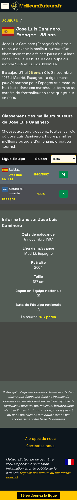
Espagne (8, 199)
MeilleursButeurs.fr (40, 5)
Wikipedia (47, 317)
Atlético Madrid (12, 177)
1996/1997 (41, 174)
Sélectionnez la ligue (38, 495)
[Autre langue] (69, 461)
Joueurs (10, 20)
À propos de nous (40, 438)
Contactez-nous (40, 445)
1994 (41, 194)
